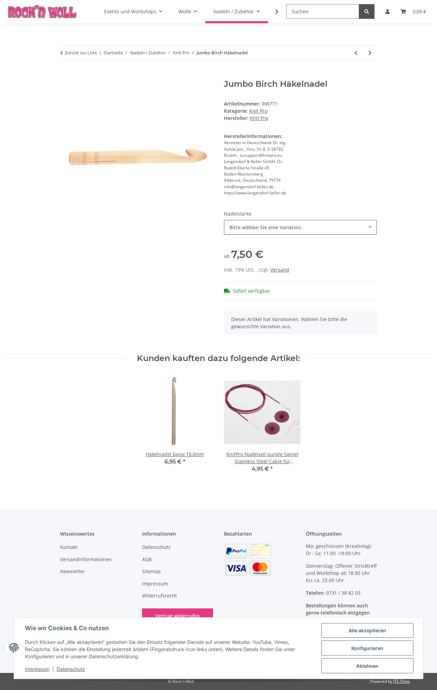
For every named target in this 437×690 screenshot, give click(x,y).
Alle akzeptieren (367, 630)
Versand (279, 269)
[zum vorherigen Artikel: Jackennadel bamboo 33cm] (356, 52)
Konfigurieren (367, 648)
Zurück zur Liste (81, 53)
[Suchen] (367, 11)
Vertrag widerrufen (177, 615)
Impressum (37, 669)
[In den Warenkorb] (65, 75)
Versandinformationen (86, 559)
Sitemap (151, 571)
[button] (272, 12)
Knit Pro (258, 111)
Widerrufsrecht (159, 595)
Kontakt (68, 547)
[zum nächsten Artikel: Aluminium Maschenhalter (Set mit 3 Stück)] (370, 52)
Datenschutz (71, 669)
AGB (147, 559)
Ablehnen (367, 666)
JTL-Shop (401, 681)
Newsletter (72, 571)
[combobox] (300, 227)
